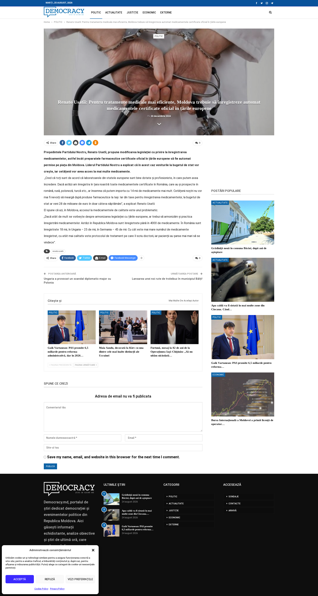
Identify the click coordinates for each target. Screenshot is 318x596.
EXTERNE (166, 12)
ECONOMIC (149, 12)
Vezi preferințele (80, 579)
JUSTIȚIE (132, 12)
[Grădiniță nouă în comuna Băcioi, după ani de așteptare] (242, 223)
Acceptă (19, 579)
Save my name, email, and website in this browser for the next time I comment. (113, 457)
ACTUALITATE (113, 12)
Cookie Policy (41, 589)
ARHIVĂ (232, 510)
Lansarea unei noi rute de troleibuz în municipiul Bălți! (167, 278)
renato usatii (57, 251)
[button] (93, 550)
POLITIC (96, 12)
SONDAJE (234, 496)
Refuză (50, 579)
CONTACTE (235, 503)
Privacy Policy (57, 589)
